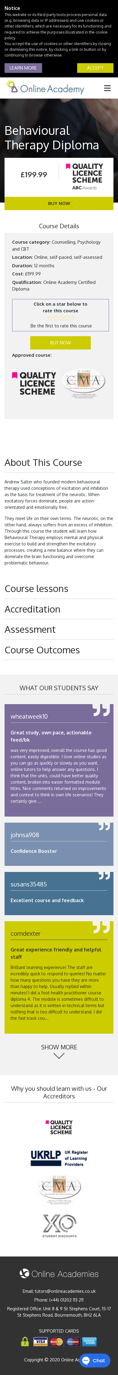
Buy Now (59, 203)
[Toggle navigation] (107, 88)
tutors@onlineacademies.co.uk (65, 1291)
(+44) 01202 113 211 (66, 1299)
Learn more (23, 68)
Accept (95, 68)
